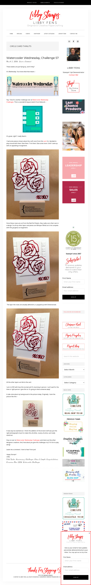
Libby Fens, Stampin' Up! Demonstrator (45, 19)
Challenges (29, 459)
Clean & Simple (40, 459)
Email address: (67, 287)
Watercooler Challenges (31, 462)
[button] (81, 32)
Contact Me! (73, 75)
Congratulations (52, 459)
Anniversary (20, 459)
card (45, 141)
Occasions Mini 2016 (14, 462)
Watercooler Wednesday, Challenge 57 (32, 58)
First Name (66, 278)
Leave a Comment (25, 61)
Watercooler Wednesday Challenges (28, 440)
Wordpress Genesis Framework (49, 577)
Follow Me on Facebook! (72, 312)
